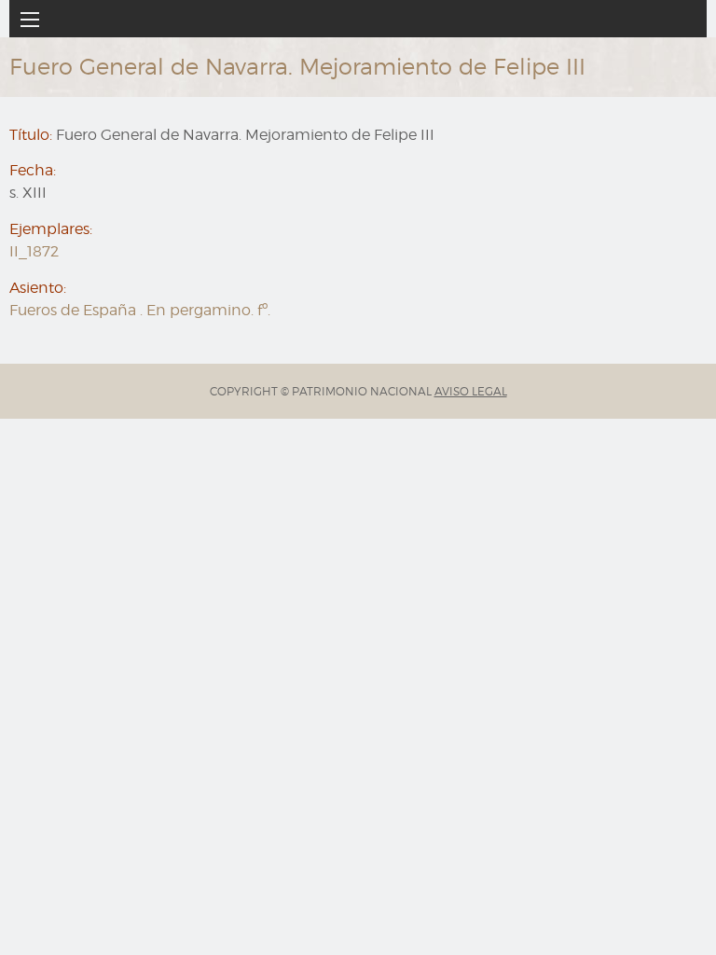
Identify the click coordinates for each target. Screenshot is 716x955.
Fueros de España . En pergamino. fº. (139, 310)
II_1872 (34, 251)
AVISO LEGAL (470, 391)
